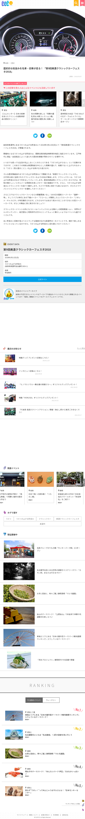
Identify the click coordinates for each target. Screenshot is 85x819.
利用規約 (56, 815)
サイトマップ (21, 815)
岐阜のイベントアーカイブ (26, 291)
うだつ (8, 518)
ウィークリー (51, 700)
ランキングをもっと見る (72, 804)
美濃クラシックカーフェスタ (67, 518)
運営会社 (65, 815)
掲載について (33, 815)
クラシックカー (45, 518)
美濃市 (42, 524)
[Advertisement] (42, 325)
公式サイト (42, 279)
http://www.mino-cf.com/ (77, 57)
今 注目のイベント (34, 700)
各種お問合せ (45, 815)
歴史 (13, 63)
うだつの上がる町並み (25, 518)
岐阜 (7, 63)
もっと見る (81, 348)
